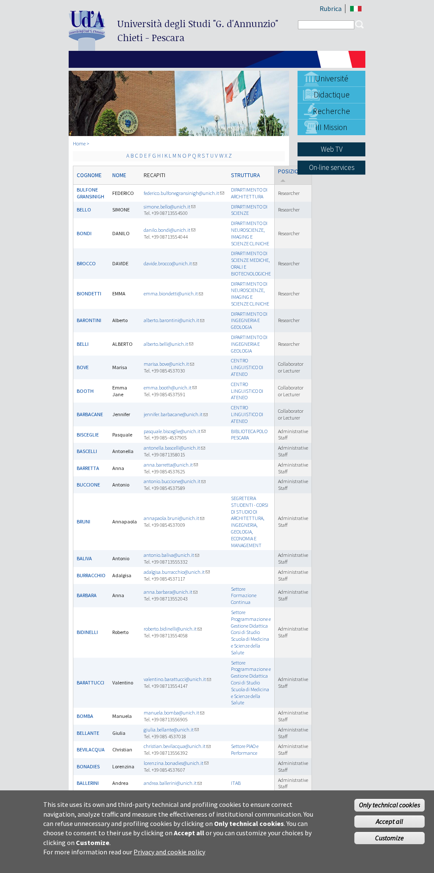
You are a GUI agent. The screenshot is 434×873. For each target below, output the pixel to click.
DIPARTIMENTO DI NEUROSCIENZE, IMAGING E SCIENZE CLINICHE (250, 233)
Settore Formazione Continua (243, 596)
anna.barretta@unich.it (168, 465)
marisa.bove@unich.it (166, 364)
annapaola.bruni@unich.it (171, 518)
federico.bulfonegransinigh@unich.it (181, 193)
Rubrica (331, 8)
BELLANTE (88, 733)
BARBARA (87, 595)
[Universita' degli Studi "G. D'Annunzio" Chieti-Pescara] (87, 47)
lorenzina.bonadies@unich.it (173, 763)
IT (355, 8)
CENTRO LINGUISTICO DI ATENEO (247, 367)
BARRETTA (88, 468)
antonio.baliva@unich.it (169, 555)
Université (331, 78)
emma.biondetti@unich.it (171, 293)
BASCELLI (87, 451)
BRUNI (83, 521)
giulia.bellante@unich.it (169, 729)
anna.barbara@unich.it (168, 592)
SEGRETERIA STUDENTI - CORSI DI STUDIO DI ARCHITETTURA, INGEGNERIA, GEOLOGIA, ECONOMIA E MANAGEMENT (249, 521)
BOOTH (85, 391)
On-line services (331, 167)
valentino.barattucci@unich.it (175, 679)
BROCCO (86, 263)
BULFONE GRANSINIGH (90, 193)
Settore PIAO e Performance (245, 749)
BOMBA (85, 716)
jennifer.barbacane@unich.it (173, 414)
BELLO (84, 209)
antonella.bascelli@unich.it (172, 448)
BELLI (83, 344)
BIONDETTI (89, 293)
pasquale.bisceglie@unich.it (172, 431)
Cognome (89, 175)
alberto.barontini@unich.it (171, 320)
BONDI (84, 233)
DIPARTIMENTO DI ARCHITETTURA (249, 193)
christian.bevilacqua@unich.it (175, 746)
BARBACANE (90, 414)
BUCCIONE (88, 484)
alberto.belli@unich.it (166, 344)
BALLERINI (88, 783)
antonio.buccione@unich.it (172, 481)
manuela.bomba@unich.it (171, 712)
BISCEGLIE (88, 434)
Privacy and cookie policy (169, 852)
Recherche (331, 111)
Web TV (331, 149)
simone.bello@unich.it (167, 206)
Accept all (389, 821)
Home (79, 143)
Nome (119, 175)
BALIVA (84, 558)
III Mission (331, 127)
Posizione (291, 171)
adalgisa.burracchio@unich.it (174, 572)
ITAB (236, 783)
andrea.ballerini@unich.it (170, 783)
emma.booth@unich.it (168, 387)
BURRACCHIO (91, 575)
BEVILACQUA (91, 749)
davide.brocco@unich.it (168, 263)
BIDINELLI (87, 632)
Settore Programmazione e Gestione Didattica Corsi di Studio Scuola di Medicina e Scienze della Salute (251, 632)
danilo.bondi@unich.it (167, 230)
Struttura (245, 175)
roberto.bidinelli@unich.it (170, 629)
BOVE (83, 367)
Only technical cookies (389, 805)
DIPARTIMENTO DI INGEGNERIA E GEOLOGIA (249, 321)
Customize (389, 838)
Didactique (332, 94)
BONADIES (88, 766)
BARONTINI (89, 320)
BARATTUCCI (90, 682)
